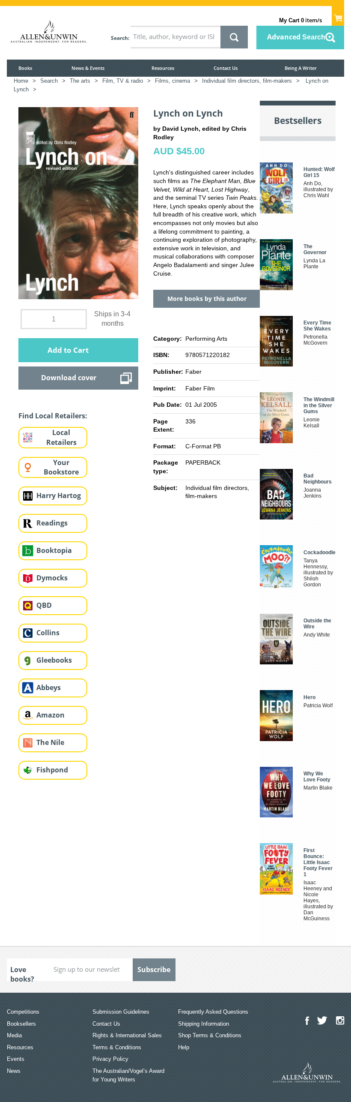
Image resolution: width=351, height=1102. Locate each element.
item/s (300, 20)
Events (15, 1059)
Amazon (50, 715)
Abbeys (48, 687)
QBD (44, 605)
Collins (47, 632)
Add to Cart (68, 350)
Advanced (296, 37)
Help (183, 1047)
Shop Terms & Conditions (209, 1035)
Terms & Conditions (116, 1047)
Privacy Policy (110, 1059)
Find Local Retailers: (52, 415)
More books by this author (207, 298)
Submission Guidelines (120, 1012)
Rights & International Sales (127, 1035)
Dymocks (52, 578)
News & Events (87, 68)
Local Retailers (61, 437)
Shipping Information (203, 1024)
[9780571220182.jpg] (78, 202)
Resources (163, 68)
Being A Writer (301, 68)
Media (14, 1035)
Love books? (22, 973)
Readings (52, 523)
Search (119, 38)
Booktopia (54, 550)
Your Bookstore (61, 467)
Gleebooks (54, 660)
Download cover (68, 377)
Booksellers (21, 1024)
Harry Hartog (58, 495)
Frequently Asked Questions (213, 1012)
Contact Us (226, 68)
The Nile (50, 742)
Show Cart (338, 15)
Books (25, 68)
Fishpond (52, 770)
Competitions (23, 1012)
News (14, 1071)
